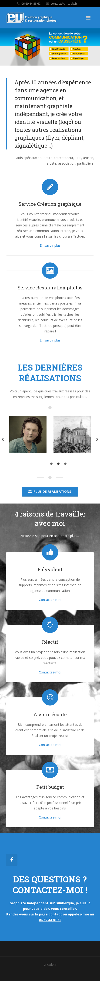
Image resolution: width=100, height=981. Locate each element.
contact (55, 914)
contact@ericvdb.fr (64, 3)
